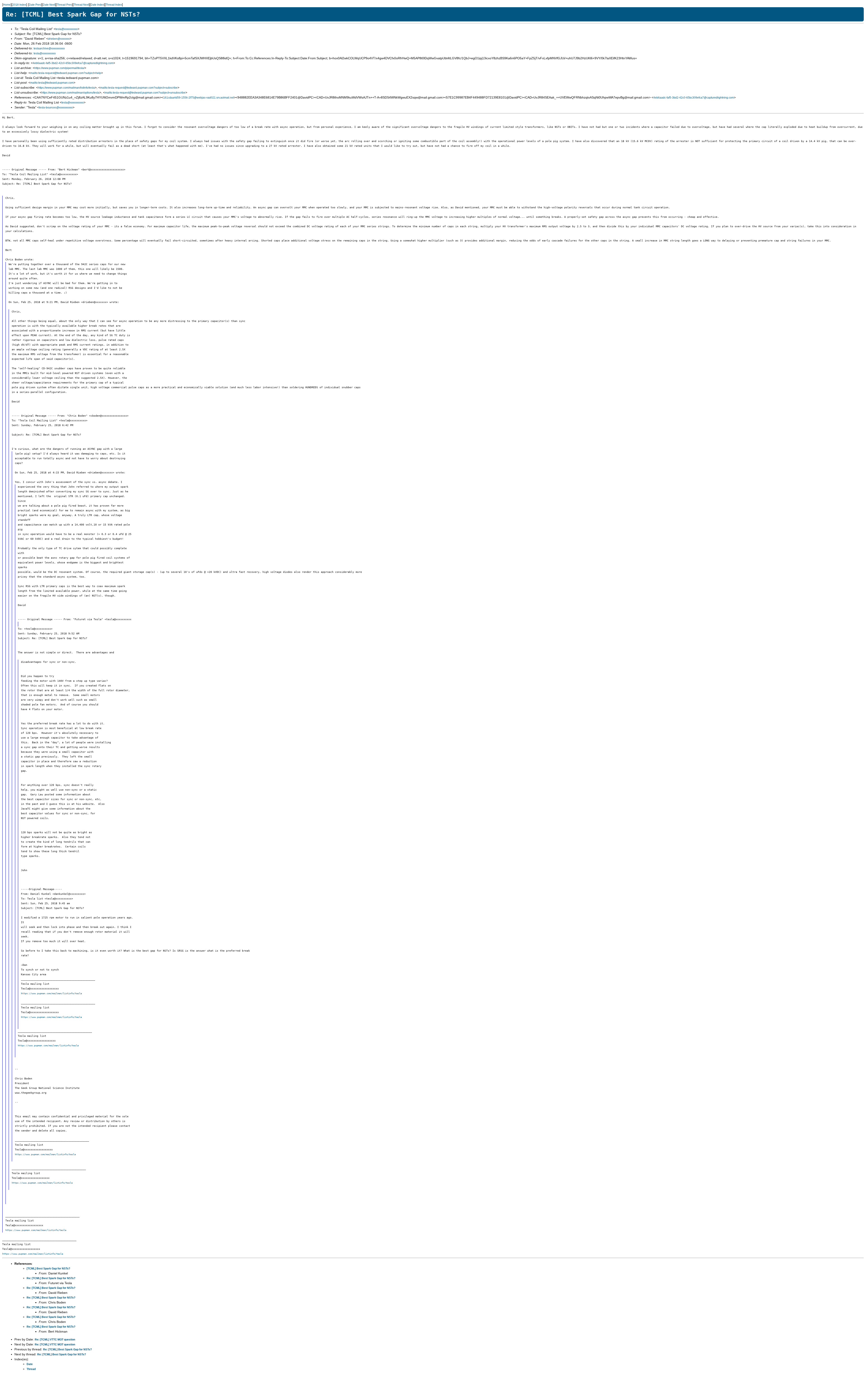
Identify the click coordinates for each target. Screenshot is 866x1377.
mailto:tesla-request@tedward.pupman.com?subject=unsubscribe (145, 92)
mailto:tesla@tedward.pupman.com (52, 82)
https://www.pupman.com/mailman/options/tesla (70, 92)
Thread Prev (64, 4)
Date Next (49, 4)
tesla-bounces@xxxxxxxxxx (56, 107)
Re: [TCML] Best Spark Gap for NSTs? (51, 1278)
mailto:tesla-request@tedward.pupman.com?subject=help (65, 73)
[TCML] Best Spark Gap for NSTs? (48, 1268)
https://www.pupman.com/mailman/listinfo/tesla (66, 87)
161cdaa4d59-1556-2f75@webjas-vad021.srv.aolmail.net (198, 97)
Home (7, 4)
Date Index (97, 4)
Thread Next (81, 4)
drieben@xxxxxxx (59, 38)
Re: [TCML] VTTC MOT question (55, 1339)
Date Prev (35, 4)
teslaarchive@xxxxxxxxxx (49, 48)
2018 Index (19, 4)
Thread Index (114, 4)
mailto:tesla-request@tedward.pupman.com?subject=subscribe (138, 87)
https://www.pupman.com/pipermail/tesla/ (59, 68)
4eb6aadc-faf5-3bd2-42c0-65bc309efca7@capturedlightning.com (73, 63)
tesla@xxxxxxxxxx (66, 29)
